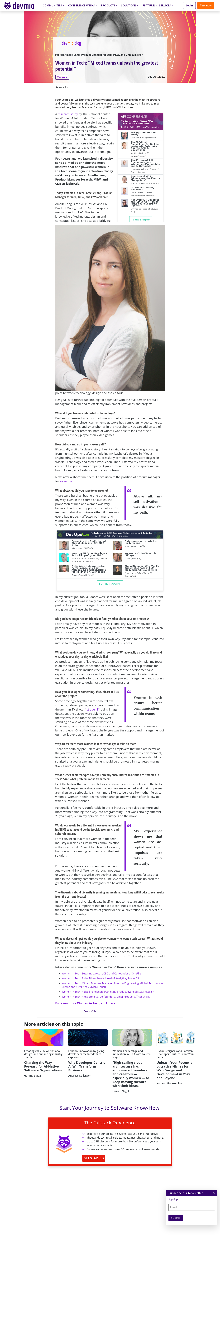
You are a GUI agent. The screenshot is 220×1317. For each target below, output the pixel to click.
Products (108, 5)
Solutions (128, 5)
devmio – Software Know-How (21, 5)
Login (189, 5)
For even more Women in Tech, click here (85, 1003)
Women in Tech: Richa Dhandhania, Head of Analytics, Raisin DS (100, 978)
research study (68, 114)
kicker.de (66, 481)
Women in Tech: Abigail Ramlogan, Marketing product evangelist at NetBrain (108, 991)
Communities (52, 5)
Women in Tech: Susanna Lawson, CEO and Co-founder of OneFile (101, 973)
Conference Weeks (81, 5)
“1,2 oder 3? (92, 709)
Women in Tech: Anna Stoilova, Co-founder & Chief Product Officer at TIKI (106, 996)
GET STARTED (93, 1158)
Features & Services (157, 5)
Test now (206, 5)
